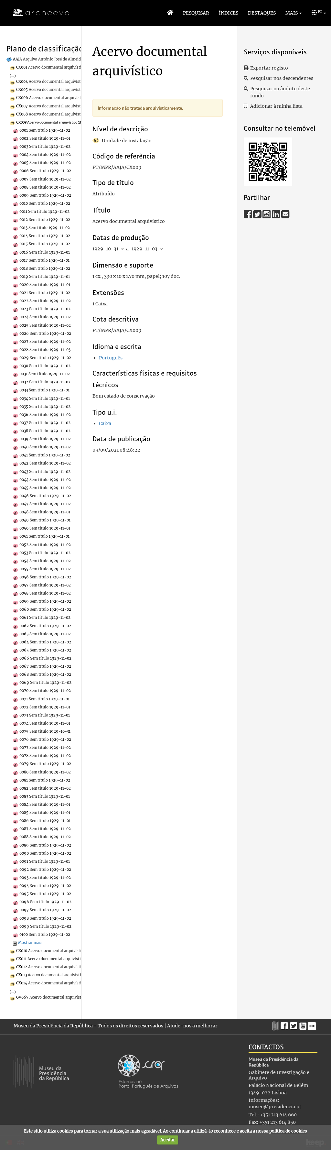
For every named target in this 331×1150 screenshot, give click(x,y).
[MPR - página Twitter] (294, 1024)
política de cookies (288, 1131)
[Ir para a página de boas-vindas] (170, 12)
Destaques (262, 13)
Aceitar (167, 1140)
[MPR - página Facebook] (285, 1024)
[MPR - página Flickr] (312, 1024)
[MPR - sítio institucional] (276, 1025)
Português (111, 358)
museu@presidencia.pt (275, 1107)
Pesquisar (196, 13)
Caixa (105, 423)
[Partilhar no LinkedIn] (276, 214)
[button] (294, 12)
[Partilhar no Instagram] (267, 214)
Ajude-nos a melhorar (192, 1026)
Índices (228, 13)
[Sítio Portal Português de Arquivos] (148, 1071)
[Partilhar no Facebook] (248, 214)
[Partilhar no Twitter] (257, 214)
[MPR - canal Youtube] (303, 1024)
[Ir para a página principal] (37, 13)
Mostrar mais (30, 942)
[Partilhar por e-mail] (285, 214)
